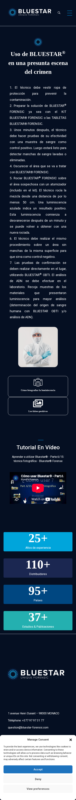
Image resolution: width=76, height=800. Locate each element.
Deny (38, 779)
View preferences (38, 788)
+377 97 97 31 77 (33, 720)
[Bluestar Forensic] (29, 12)
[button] (70, 739)
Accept (38, 769)
